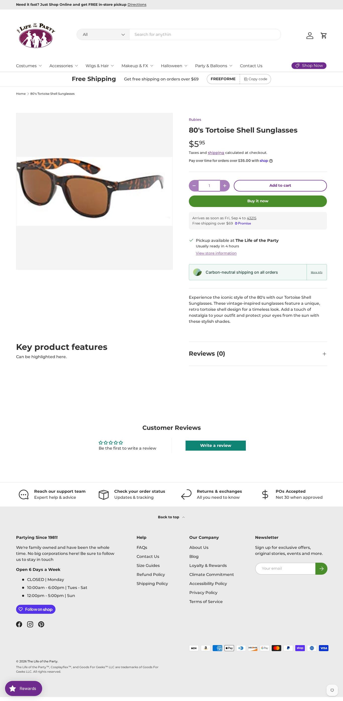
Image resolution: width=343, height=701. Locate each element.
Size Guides (148, 565)
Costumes (26, 65)
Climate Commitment (211, 574)
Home (21, 93)
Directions (137, 4)
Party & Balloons (211, 65)
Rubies (195, 119)
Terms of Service (206, 601)
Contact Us (251, 65)
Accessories (61, 65)
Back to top (169, 517)
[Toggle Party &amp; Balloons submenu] (231, 66)
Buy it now (257, 201)
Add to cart (280, 185)
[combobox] (179, 34)
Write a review (215, 445)
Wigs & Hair (97, 65)
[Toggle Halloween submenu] (186, 66)
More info (316, 272)
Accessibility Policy (208, 583)
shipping (216, 152)
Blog (194, 556)
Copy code (258, 79)
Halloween (171, 65)
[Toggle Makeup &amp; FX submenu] (152, 66)
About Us (198, 547)
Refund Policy (151, 574)
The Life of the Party (42, 661)
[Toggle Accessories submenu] (76, 66)
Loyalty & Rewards (208, 565)
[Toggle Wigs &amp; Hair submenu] (112, 66)
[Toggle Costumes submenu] (40, 66)
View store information (216, 253)
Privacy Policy (203, 592)
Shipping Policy (152, 583)
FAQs (142, 547)
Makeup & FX (135, 65)
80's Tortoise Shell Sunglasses (52, 93)
